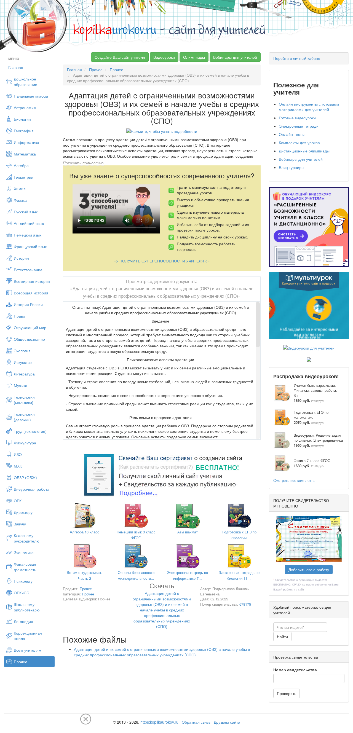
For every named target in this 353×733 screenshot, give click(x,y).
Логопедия (23, 621)
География (24, 130)
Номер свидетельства (295, 669)
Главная (15, 67)
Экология (22, 350)
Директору (23, 512)
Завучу (20, 524)
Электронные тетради (299, 126)
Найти (282, 636)
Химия (20, 188)
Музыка (20, 385)
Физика (20, 200)
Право (19, 316)
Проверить (286, 693)
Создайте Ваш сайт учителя (120, 57)
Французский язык (30, 246)
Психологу (23, 581)
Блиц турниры (291, 167)
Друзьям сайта (227, 722)
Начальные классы (31, 96)
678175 (245, 604)
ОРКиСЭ (21, 592)
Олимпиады (194, 57)
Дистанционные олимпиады (304, 151)
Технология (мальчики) (24, 399)
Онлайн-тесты (291, 134)
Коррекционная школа (28, 635)
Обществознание (29, 339)
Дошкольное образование (25, 81)
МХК (18, 466)
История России (28, 304)
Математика (25, 154)
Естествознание (28, 269)
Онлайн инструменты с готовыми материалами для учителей (309, 106)
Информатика (26, 142)
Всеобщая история (31, 293)
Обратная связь (196, 722)
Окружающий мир (30, 327)
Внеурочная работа (31, 489)
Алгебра (21, 165)
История (21, 258)
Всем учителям (27, 650)
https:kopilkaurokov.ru (159, 722)
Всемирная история (32, 281)
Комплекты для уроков (299, 142)
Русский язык (26, 211)
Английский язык (29, 223)
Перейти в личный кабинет (297, 58)
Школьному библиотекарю (27, 607)
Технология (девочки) (24, 416)
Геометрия (23, 177)
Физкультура (25, 442)
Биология (22, 119)
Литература (24, 374)
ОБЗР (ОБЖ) (25, 477)
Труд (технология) (30, 431)
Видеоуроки (164, 57)
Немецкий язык (27, 235)
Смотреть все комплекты (294, 480)
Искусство (23, 362)
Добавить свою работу (308, 569)
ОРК (18, 500)
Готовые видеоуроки (297, 117)
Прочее (20, 661)
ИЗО (18, 454)
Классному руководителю (26, 538)
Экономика (24, 552)
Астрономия (25, 107)
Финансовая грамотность (25, 566)
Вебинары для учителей (235, 57)
